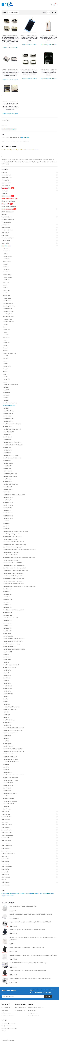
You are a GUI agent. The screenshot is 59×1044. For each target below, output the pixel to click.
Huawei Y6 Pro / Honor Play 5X (10, 759)
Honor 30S (5, 264)
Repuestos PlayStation (7, 845)
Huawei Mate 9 (6, 526)
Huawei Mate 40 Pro (8, 518)
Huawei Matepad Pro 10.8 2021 (10, 539)
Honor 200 (5, 253)
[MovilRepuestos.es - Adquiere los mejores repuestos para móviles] (9, 4)
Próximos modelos (6, 222)
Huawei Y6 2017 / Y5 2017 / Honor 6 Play (12, 748)
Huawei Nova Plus (7, 615)
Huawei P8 (5, 701)
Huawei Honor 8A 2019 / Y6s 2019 (11, 455)
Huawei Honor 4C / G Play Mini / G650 (12, 424)
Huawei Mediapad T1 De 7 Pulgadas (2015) (13, 573)
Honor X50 (5, 332)
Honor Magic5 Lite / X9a (9, 306)
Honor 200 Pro (6, 259)
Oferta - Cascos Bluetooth (8, 198)
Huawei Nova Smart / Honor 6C (10, 617)
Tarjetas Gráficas (6, 885)
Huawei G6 (5, 387)
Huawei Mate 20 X (7, 507)
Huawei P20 (6, 662)
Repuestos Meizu (6, 827)
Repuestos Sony (5, 856)
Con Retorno (5, 129)
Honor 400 (5, 266)
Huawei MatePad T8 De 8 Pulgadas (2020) (13, 547)
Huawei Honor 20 (7, 416)
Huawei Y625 (6, 767)
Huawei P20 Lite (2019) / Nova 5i (11, 665)
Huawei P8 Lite (6, 704)
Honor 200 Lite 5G (7, 256)
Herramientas (5, 190)
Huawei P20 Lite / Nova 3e (9, 667)
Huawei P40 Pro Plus (8, 693)
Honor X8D (5, 374)
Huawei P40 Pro (7, 691)
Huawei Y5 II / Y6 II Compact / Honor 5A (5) (13, 730)
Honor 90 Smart (7, 298)
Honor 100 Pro (6, 251)
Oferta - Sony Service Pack (8, 211)
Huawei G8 (5, 408)
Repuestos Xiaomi (6, 872)
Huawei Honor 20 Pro (8, 421)
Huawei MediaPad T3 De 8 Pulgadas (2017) (13, 583)
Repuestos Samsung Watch (8, 853)
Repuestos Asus (5, 232)
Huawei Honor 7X (7, 450)
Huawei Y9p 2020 (7, 809)
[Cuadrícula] (52, 12)
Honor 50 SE (6, 282)
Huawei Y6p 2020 (7, 772)
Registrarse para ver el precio (10, 47)
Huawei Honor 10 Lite (8, 413)
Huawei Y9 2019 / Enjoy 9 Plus (10, 801)
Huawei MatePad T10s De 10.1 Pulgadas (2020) (14, 544)
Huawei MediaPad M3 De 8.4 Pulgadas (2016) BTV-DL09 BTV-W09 (19, 557)
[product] (10, 25)
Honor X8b (5, 369)
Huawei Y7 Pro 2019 (8, 785)
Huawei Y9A (6, 806)
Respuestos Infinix (6, 877)
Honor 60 (5, 285)
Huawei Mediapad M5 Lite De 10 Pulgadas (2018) (14, 568)
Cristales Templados (6, 183)
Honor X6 (5, 340)
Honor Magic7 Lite (7, 314)
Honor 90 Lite (6, 295)
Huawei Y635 (6, 769)
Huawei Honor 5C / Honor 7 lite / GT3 (12, 429)
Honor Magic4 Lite (7, 300)
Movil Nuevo (4, 193)
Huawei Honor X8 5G (8, 489)
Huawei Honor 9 (7, 460)
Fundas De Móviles (6, 188)
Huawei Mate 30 (7, 510)
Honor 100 (5, 248)
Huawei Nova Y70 (7, 625)
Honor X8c (5, 371)
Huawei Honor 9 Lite (8, 463)
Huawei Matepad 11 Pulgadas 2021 (11, 534)
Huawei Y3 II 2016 (7, 722)
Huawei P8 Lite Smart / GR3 (9, 709)
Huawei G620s (4, 101)
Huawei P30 (6, 672)
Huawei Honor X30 (7, 486)
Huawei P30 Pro (7, 678)
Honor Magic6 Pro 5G (8, 311)
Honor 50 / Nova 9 (7, 277)
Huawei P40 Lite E (7, 688)
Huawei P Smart (7, 633)
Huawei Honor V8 (7, 481)
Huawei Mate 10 (7, 492)
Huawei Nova (6, 591)
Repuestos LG (5, 822)
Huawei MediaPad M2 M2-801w (10, 555)
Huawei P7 (5, 699)
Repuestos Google (6, 240)
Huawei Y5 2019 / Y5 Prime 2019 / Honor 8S (13, 727)
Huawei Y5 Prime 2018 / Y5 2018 (10, 733)
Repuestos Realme (6, 848)
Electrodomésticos (6, 185)
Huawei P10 (6, 654)
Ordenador (4, 214)
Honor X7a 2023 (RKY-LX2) (9, 353)
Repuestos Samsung (6, 851)
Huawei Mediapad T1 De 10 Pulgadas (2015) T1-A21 (15, 570)
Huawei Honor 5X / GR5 (8, 431)
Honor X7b (5, 356)
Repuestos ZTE (5, 874)
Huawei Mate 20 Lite (8, 502)
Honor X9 (5, 376)
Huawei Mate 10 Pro (8, 497)
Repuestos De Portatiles (7, 238)
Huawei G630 (10, 101)
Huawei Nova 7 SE (7, 607)
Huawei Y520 (6, 738)
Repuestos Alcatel (6, 227)
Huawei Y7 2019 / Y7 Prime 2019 (10, 777)
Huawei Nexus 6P (7, 589)
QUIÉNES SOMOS (6, 1007)
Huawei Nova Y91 (7, 631)
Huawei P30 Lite (7, 675)
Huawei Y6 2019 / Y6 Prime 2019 (10, 754)
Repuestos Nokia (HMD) (7, 835)
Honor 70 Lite (6, 290)
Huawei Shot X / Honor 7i (9, 720)
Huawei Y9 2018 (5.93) (8, 798)
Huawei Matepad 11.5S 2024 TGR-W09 (12, 536)
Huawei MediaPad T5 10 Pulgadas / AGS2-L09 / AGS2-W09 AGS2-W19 (19, 586)
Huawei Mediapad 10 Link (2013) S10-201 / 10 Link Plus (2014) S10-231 (19, 549)
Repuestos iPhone (6, 814)
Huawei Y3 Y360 (7, 725)
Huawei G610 (33, 69)
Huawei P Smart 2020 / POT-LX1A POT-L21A (13, 638)
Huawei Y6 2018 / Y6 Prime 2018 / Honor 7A (13, 751)
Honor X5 (5, 327)
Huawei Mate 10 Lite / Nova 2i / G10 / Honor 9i (14, 494)
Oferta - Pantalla (5, 204)
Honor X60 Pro (6, 342)
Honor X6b (5, 348)
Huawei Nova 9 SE (7, 612)
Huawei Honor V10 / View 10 (10, 473)
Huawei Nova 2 (6, 597)
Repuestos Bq (5, 235)
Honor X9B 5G (6, 379)
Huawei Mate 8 (6, 523)
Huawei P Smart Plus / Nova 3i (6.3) (11, 644)
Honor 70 (5, 287)
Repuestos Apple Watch (7, 230)
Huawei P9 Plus (6, 717)
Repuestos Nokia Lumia (7, 838)
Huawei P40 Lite (7, 683)
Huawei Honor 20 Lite (8, 418)
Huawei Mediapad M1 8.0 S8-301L (11, 552)
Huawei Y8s (6, 796)
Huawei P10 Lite (7, 657)
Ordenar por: (5, 12)
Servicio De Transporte (20, 1007)
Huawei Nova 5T (7, 604)
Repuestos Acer (5, 225)
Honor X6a (5, 345)
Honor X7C (5, 358)
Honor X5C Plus (6, 337)
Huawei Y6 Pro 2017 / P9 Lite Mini (11, 762)
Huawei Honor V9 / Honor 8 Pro (10, 484)
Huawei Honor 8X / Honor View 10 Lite (12, 458)
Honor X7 (5, 350)
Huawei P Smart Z (7, 652)
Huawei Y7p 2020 (7, 790)
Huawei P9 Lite (6, 714)
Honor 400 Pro (6, 272)
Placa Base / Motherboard (8, 219)
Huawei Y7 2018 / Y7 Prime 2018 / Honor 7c (13, 775)
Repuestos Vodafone (7, 866)
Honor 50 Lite (6, 280)
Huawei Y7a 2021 (7, 788)
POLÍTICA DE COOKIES (7, 1013)
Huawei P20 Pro (7, 670)
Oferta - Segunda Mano (7, 209)
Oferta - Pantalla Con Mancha (9, 206)
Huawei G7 (5, 397)
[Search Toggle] (51, 4)
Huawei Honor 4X (7, 426)
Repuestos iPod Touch (7, 817)
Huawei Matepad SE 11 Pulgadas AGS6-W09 (13, 541)
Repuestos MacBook (7, 824)
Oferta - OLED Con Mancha (8, 201)
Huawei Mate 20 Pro (8, 505)
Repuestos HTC (5, 243)
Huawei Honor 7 (7, 447)
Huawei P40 (6, 680)
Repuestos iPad (5, 811)
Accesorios (4, 172)
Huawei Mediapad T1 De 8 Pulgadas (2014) (13, 576)
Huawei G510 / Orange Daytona (10, 384)
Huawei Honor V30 (7, 479)
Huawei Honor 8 (7, 452)
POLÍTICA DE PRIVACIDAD (7, 1016)
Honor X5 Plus (6, 329)
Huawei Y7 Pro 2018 (8, 783)
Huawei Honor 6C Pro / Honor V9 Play (12, 442)
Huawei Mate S (6, 528)
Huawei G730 (6, 400)
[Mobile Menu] (3, 4)
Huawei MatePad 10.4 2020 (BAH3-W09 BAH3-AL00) (15, 531)
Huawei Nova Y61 (7, 623)
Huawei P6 (5, 696)
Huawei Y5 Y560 (7, 735)
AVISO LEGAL (5, 1010)
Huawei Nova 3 (6, 602)
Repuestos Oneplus (6, 840)
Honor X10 (5, 324)
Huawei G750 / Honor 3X (16, 35)
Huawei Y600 (6, 764)
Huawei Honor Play (7, 471)
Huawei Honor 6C (7, 439)
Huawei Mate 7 (6, 521)
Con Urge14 (13, 129)
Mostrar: (44, 12)
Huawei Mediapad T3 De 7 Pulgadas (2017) (13, 581)
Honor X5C (5, 335)
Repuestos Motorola (6, 830)
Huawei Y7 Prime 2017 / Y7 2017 (10, 780)
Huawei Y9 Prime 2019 (8, 803)
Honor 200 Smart (7, 261)
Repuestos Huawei (36, 35)
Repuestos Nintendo (6, 832)
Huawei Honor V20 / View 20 (10, 476)
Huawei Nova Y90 (7, 628)
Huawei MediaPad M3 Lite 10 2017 (11, 560)
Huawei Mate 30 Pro (8, 515)
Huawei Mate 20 (7, 500)
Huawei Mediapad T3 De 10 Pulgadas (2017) (13, 578)
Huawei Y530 (6, 741)
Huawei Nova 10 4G (7, 594)
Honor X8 (5, 363)
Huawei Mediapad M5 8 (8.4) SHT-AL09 (12, 562)
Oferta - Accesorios (6, 196)
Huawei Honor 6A (7, 437)
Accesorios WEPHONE (7, 177)
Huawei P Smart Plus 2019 (9, 646)
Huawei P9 (5, 712)
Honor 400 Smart (7, 274)
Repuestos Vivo (5, 864)
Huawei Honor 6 (7, 434)
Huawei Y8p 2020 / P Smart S (10, 793)
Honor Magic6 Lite (7, 308)
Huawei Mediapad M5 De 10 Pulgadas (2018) (13, 565)
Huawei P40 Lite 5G (7, 686)
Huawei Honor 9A (7, 466)
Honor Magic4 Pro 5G (8, 303)
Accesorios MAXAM (6, 175)
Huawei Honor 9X (7, 468)
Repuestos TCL (5, 858)
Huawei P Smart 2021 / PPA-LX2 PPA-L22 (13, 641)
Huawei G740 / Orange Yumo (10, 403)
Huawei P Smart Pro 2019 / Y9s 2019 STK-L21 (14, 649)
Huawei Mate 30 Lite (8, 513)
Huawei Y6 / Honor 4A (8, 746)
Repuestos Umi (5, 861)
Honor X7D (5, 361)
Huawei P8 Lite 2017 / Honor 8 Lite (11, 707)
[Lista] (55, 12)
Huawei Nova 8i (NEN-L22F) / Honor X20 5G (13, 610)
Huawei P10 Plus (7, 659)
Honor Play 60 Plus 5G (8, 321)
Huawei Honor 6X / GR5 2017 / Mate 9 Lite (13, 445)
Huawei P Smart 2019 (8, 636)
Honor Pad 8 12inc (7, 319)
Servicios (4, 879)
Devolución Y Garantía (20, 1010)
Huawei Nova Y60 (7, 620)
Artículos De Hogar (6, 180)
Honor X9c (5, 382)
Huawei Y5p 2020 (7, 743)
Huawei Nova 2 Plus (7, 599)
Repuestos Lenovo (6, 819)
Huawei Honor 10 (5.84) (8, 411)
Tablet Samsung (5, 882)
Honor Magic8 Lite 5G (8, 316)
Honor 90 (5, 293)
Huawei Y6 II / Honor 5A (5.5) (10, 756)
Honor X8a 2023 (7, 366)
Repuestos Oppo (6, 843)
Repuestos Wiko (5, 869)
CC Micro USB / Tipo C (6, 35)
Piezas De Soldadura (6, 217)
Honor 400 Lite (6, 269)
